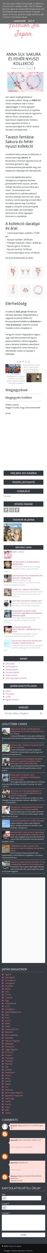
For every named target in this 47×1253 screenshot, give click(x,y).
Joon (7, 1017)
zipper (8, 1113)
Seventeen (10, 1072)
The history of (19, 1163)
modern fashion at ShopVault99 (21, 1147)
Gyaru (8, 691)
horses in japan (16, 1170)
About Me (10, 663)
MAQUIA (9, 1032)
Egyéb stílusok (12, 699)
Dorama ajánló (12, 672)
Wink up (9, 1089)
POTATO (9, 1052)
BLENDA (9, 986)
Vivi (6, 1087)
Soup (7, 1078)
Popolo (8, 1055)
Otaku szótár (11, 675)
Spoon (8, 1081)
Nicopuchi (9, 1046)
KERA (7, 1023)
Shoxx (8, 1075)
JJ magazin (10, 1009)
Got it (31, 21)
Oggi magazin (11, 1049)
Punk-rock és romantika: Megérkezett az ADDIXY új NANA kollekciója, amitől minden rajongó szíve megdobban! (16, 377)
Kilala (7, 1026)
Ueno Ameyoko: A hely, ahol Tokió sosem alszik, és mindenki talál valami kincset (31, 368)
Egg (7, 1000)
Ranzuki (8, 1064)
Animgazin (10, 983)
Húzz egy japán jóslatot (16, 678)
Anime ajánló (11, 666)
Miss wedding (11, 1035)
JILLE (7, 1006)
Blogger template (11, 1251)
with (7, 1110)
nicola (7, 1101)
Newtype (9, 1043)
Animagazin (10, 980)
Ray (6, 1066)
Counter (7, 496)
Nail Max (9, 1038)
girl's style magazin (14, 1092)
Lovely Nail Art (11, 1029)
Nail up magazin (12, 1040)
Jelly (7, 1015)
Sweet (8, 1084)
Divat (29, 68)
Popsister (9, 1058)
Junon (8, 1020)
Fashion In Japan (23, 29)
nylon (7, 1107)
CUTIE (8, 994)
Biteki (7, 989)
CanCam (9, 997)
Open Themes (26, 1251)
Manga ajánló (12, 669)
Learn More (20, 21)
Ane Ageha (10, 977)
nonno (8, 1104)
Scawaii (8, 1069)
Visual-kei (10, 693)
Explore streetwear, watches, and (26, 1140)
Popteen (9, 1061)
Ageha (8, 974)
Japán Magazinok (13, 1012)
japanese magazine (14, 1095)
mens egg (9, 1098)
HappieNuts (10, 1003)
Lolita (8, 696)
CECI (7, 991)
